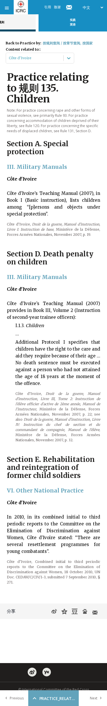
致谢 (57, 7)
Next (93, 698)
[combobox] (9, 58)
